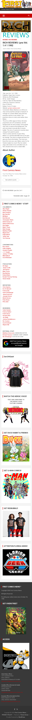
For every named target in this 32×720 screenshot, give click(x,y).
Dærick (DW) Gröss (8, 223)
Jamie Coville (6, 268)
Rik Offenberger (7, 336)
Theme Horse (24, 715)
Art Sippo (5, 266)
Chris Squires (6, 287)
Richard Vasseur (7, 335)
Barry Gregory (7, 212)
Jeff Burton (6, 269)
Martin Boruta (7, 298)
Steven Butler (6, 279)
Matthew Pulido (7, 231)
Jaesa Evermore (7, 294)
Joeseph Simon (7, 296)
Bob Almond (6, 218)
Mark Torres (6, 271)
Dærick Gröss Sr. (7, 222)
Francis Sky (6, 290)
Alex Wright (6, 209)
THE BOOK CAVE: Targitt (20, 196)
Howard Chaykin (7, 250)
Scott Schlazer (7, 323)
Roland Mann (6, 275)
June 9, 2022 (6, 48)
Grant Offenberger (8, 292)
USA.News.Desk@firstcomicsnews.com (11, 681)
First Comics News (16, 48)
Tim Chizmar (6, 238)
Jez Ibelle (5, 317)
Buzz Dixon (6, 246)
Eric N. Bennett (7, 289)
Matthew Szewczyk (8, 333)
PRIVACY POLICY (7, 715)
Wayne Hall (6, 325)
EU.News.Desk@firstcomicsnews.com (10, 701)
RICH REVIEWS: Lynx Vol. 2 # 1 (13, 190)
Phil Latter (6, 302)
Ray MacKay (6, 273)
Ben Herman (6, 214)
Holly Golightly (7, 248)
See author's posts (10, 180)
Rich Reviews (13, 39)
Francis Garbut (7, 312)
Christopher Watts (8, 220)
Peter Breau (6, 300)
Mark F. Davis (6, 227)
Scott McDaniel (7, 257)
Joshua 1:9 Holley (8, 254)
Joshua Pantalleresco (9, 319)
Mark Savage (6, 229)
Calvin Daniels (7, 310)
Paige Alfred (6, 234)
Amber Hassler (7, 210)
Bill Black (5, 216)
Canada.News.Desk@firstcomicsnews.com (12, 692)
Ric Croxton (6, 321)
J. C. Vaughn (6, 252)
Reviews (5, 39)
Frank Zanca (6, 313)
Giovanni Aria (6, 315)
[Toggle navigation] (3, 16)
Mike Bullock (6, 256)
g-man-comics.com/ (14, 108)
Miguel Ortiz (6, 233)
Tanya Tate (6, 236)
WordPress (21, 717)
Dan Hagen (6, 225)
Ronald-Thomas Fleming (10, 277)
